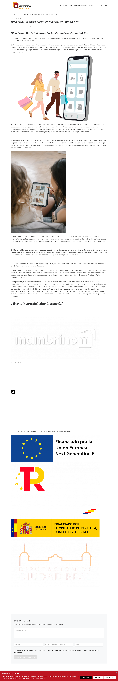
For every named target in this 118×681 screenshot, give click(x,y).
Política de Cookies (18, 599)
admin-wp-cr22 (17, 26)
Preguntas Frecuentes (19, 418)
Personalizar (86, 677)
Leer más (42, 678)
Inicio (12, 14)
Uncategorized (19, 14)
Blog (12, 423)
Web (77, 644)
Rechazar (97, 677)
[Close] (116, 672)
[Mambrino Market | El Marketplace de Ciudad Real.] (22, 5)
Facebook (14, 369)
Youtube (14, 398)
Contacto (14, 427)
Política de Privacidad (19, 590)
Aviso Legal (15, 594)
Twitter (13, 383)
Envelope (14, 405)
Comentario (20, 630)
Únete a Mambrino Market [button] (21, 311)
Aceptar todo (109, 677)
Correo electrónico (55, 644)
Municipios (15, 414)
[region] (59, 676)
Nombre (19, 644)
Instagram (14, 376)
